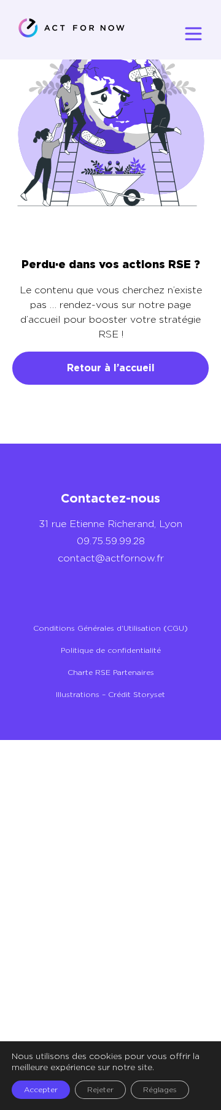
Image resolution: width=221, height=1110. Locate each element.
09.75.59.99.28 (111, 541)
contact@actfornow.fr (111, 558)
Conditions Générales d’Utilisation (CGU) (110, 628)
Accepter (41, 1089)
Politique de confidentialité (111, 650)
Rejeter (100, 1089)
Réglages (160, 1089)
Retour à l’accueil (111, 368)
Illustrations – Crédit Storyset (110, 694)
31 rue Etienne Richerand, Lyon (110, 524)
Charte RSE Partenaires (111, 672)
